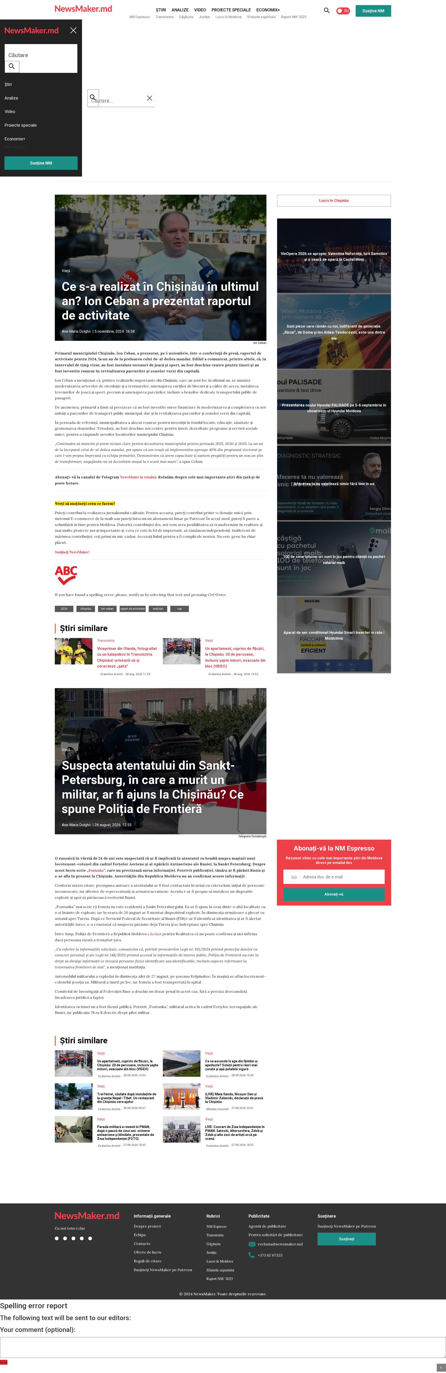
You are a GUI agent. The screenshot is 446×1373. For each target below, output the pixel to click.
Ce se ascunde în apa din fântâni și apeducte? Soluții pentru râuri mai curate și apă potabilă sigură (231, 1065)
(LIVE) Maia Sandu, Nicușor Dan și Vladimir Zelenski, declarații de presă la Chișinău (234, 1098)
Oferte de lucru (147, 1252)
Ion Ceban (107, 608)
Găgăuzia (186, 17)
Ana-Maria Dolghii (76, 331)
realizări (158, 608)
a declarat (154, 933)
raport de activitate (133, 608)
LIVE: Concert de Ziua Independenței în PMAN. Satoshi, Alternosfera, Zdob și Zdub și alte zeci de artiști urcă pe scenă (235, 1132)
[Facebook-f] (57, 1238)
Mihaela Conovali (217, 1109)
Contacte (142, 1243)
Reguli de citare (147, 1261)
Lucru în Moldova (229, 17)
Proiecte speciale (231, 9)
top (180, 608)
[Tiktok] (82, 1238)
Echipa (140, 1234)
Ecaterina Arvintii (112, 674)
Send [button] (3, 1362)
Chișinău (85, 608)
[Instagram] (73, 1238)
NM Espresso (140, 17)
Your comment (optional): (37, 1330)
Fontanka (96, 870)
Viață (66, 271)
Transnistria (165, 17)
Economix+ (268, 9)
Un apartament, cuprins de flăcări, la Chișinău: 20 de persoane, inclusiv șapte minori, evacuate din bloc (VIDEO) (127, 1065)
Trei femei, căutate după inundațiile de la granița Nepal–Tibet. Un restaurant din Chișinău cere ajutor (126, 1098)
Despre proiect (147, 1226)
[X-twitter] (65, 1238)
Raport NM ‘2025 (293, 17)
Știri (161, 9)
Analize (180, 9)
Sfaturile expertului (261, 17)
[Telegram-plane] (90, 1238)
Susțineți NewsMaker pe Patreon (163, 1269)
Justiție (204, 17)
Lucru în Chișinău (334, 200)
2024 (64, 608)
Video (200, 9)
